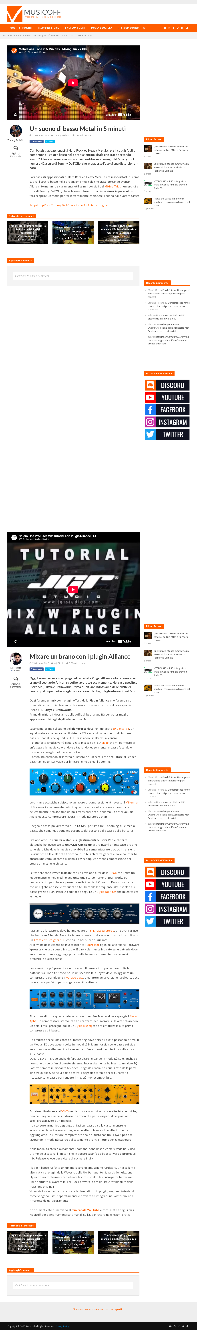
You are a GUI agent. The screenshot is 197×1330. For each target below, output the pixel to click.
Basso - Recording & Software (40, 35)
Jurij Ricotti (15, 667)
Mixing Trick (113, 186)
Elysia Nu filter (106, 892)
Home (12, 27)
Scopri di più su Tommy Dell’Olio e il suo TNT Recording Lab (69, 205)
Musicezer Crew (27, 239)
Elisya (113, 873)
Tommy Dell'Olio (15, 140)
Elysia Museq (83, 1026)
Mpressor (92, 945)
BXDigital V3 (121, 728)
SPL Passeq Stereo (102, 930)
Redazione (125, 239)
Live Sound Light (75, 27)
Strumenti (25, 27)
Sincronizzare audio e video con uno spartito (98, 1309)
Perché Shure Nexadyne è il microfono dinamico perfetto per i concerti (169, 293)
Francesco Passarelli (79, 238)
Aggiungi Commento (16, 155)
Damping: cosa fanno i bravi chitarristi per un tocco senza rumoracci (169, 306)
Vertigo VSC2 (74, 977)
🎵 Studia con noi (128, 27)
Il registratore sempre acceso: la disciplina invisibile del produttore (27, 229)
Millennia (132, 802)
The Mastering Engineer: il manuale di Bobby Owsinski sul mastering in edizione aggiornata (119, 231)
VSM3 (65, 1111)
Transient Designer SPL (49, 940)
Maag (105, 742)
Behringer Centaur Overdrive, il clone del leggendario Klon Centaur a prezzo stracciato (168, 328)
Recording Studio (48, 27)
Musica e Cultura (101, 27)
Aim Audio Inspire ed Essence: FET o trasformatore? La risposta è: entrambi (73, 231)
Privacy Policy (62, 1326)
